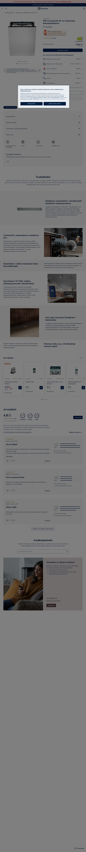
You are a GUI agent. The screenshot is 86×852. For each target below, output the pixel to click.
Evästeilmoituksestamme (45, 99)
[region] (43, 96)
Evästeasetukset (32, 103)
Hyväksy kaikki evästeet (55, 103)
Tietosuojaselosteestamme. (58, 99)
